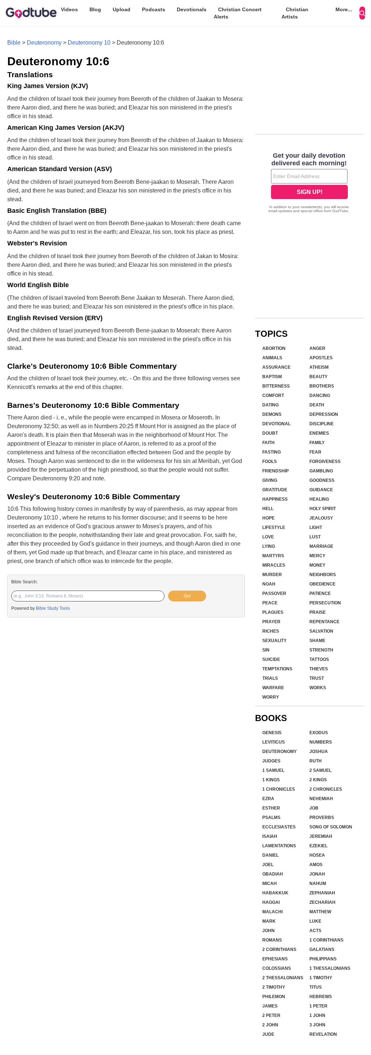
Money (317, 565)
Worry (270, 697)
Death (316, 404)
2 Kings (318, 779)
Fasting (271, 452)
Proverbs (321, 817)
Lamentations (279, 845)
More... (343, 9)
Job (313, 808)
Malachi (272, 911)
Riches (270, 631)
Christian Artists (295, 13)
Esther (271, 808)
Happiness (275, 499)
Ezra (268, 798)
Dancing (319, 395)
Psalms (271, 817)
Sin (266, 650)
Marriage (321, 546)
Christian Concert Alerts (238, 13)
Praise (317, 612)
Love (268, 536)
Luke (315, 921)
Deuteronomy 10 (89, 43)
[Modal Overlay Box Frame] (309, 183)
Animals (272, 357)
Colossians (276, 968)
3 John (317, 1024)
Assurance (276, 367)
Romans (272, 940)
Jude (268, 1034)
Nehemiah (321, 798)
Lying (268, 546)
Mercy (317, 555)
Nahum (317, 883)
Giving (269, 480)
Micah (269, 883)
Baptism (272, 376)
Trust (316, 678)
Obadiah (272, 874)
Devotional (276, 423)
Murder (272, 574)
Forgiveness (325, 461)
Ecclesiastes (279, 826)
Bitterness (276, 386)
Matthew (320, 911)
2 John (270, 1024)
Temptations (277, 668)
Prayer (271, 621)
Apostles (321, 357)
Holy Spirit (322, 508)
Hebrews (320, 996)
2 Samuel (320, 770)
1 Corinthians (326, 940)
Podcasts (153, 9)
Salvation (321, 631)
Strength (321, 650)
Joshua (318, 751)
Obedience (322, 584)
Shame (317, 640)
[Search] (362, 13)
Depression (323, 414)
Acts (315, 930)
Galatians (321, 949)
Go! (187, 596)
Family (317, 442)
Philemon (273, 996)
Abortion (273, 348)
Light (315, 527)
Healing (319, 499)
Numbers (320, 742)
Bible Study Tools (53, 608)
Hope (268, 518)
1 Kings (271, 779)
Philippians (323, 958)
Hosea (317, 855)
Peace (270, 602)
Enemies (319, 433)
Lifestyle (273, 527)
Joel (268, 864)
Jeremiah (320, 836)
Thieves (318, 668)
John (268, 930)
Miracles (273, 565)
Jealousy (321, 518)
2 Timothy (273, 987)
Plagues (272, 612)
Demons (272, 414)
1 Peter (318, 1006)
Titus (315, 987)
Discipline (321, 423)
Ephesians (275, 958)
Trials (270, 678)
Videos (69, 9)
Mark (269, 921)
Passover (274, 593)
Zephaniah (322, 892)
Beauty (318, 376)
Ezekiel (318, 845)
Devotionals (192, 9)
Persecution (325, 602)
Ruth (315, 761)
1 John (317, 1015)
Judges (271, 761)
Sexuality (274, 640)
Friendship (275, 470)
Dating (270, 404)
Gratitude (274, 489)
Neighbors (322, 574)
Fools (269, 461)
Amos (315, 864)
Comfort (273, 395)
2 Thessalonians (282, 977)
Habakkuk (275, 892)
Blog (95, 9)
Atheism (319, 367)
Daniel (270, 855)
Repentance (324, 621)
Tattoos (319, 659)
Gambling (321, 470)
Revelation (323, 1034)
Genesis (272, 732)
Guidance (321, 489)
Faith (268, 442)
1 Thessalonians (329, 968)
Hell (268, 508)
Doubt (270, 433)
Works (317, 687)
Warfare (273, 687)
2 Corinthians (279, 949)
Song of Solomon (330, 826)
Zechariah (322, 902)
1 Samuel (273, 770)
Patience (320, 593)
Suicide (271, 659)
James (270, 1006)
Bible (14, 43)
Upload (121, 9)
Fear (315, 452)
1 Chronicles (278, 789)
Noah (268, 584)
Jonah (317, 874)
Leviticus (273, 742)
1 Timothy (320, 977)
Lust (315, 536)
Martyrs (273, 555)
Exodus (318, 732)
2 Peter (271, 1015)
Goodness (321, 480)
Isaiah (269, 836)
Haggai (271, 902)
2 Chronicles (325, 789)
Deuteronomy (44, 43)
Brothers (321, 386)
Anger (317, 348)
